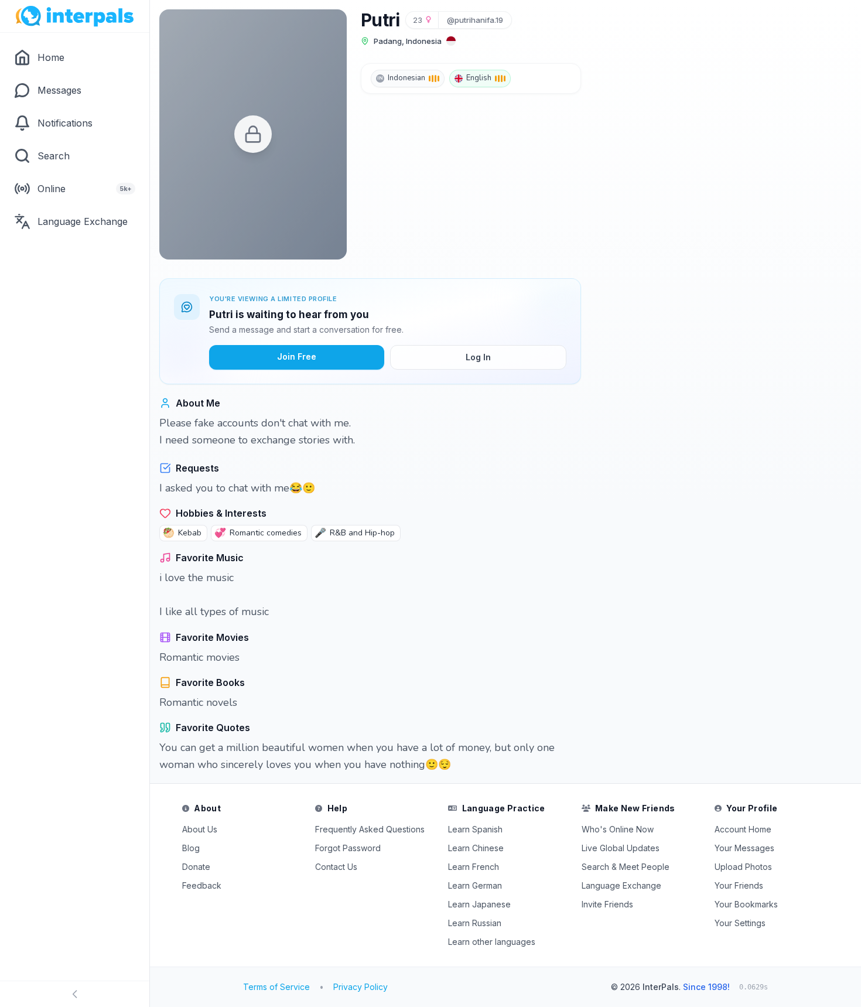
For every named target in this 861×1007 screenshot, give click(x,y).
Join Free (296, 356)
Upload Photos (743, 867)
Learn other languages (491, 942)
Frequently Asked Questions (370, 829)
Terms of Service (276, 987)
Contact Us (336, 867)
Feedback (201, 885)
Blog (191, 848)
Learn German (475, 885)
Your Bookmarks (746, 904)
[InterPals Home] (74, 16)
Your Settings (740, 923)
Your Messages (744, 848)
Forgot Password (348, 848)
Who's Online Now (618, 829)
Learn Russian (474, 923)
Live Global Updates (621, 848)
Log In (478, 357)
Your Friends (739, 885)
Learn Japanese (479, 904)
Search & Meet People (625, 867)
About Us (199, 829)
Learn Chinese (476, 848)
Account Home (743, 829)
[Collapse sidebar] (74, 994)
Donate (196, 867)
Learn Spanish (475, 829)
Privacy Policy (360, 987)
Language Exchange (621, 885)
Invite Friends (607, 904)
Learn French (473, 867)
